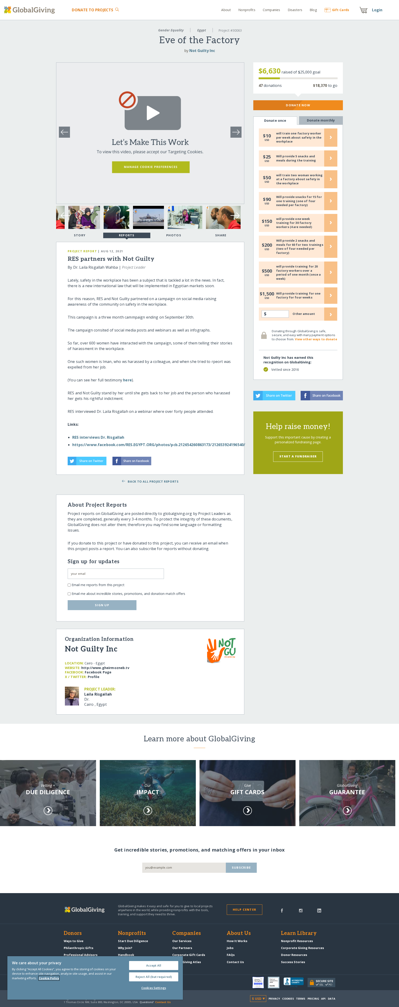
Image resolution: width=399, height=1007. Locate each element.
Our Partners (182, 948)
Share (220, 235)
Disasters (295, 10)
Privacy (274, 998)
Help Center (244, 909)
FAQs (231, 955)
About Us (239, 934)
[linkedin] (319, 910)
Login (377, 9)
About (226, 10)
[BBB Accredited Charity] (296, 982)
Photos (173, 235)
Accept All (153, 965)
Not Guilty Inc (202, 50)
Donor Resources (294, 955)
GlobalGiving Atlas (186, 962)
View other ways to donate (316, 339)
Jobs (230, 948)
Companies (271, 10)
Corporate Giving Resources (302, 948)
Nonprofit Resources (297, 941)
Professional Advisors (80, 955)
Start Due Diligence (133, 941)
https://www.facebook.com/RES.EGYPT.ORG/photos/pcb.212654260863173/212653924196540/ (158, 444)
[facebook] (282, 910)
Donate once (275, 120)
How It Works (237, 941)
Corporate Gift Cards (188, 955)
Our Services (181, 941)
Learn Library (299, 934)
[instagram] (300, 910)
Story (79, 235)
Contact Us (235, 962)
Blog (313, 10)
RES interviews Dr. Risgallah (98, 437)
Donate (92, 9)
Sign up (102, 605)
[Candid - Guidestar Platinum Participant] (276, 982)
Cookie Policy (49, 978)
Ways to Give (73, 941)
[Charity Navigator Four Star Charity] (260, 982)
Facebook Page (98, 672)
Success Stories (293, 962)
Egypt (201, 30)
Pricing (313, 998)
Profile (93, 677)
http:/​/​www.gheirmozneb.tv (105, 668)
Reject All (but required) (154, 977)
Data (331, 998)
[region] (95, 978)
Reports (127, 235)
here (127, 380)
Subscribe (241, 867)
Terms (300, 998)
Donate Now (298, 105)
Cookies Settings (153, 988)
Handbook (126, 955)
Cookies (288, 998)
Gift (340, 10)
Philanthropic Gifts (78, 948)
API (323, 998)
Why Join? (125, 948)
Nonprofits (246, 10)
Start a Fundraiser (298, 456)
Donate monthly (321, 120)
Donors (73, 934)
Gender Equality (170, 30)
